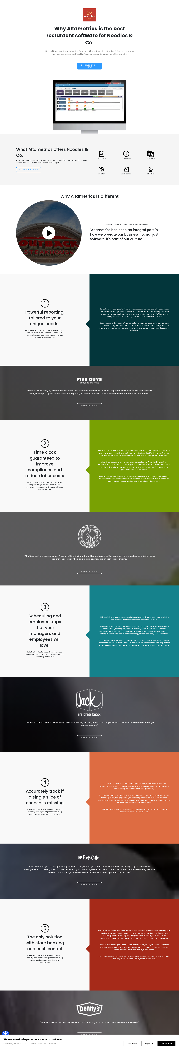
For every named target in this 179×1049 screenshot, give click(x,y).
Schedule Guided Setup (89, 66)
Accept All (167, 1043)
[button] (6, 1034)
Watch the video (89, 406)
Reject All (149, 1043)
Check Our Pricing (28, 170)
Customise (132, 1043)
